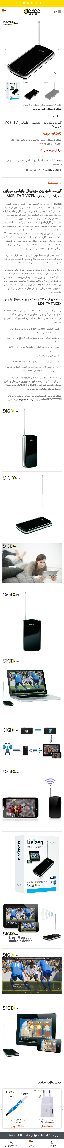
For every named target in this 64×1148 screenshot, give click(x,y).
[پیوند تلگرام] (24, 3)
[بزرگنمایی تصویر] (55, 73)
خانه (59, 105)
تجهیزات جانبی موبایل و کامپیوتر (38, 105)
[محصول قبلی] (60, 116)
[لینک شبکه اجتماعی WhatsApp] (28, 3)
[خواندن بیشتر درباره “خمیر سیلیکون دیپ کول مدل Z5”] (10, 1096)
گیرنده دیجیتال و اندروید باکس (47, 109)
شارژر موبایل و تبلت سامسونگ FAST (47, 1121)
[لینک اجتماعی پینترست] (32, 3)
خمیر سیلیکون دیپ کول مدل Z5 (17, 1121)
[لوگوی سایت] (32, 11)
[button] (40, 1096)
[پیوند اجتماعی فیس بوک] (40, 3)
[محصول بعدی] (53, 116)
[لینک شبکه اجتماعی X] (36, 3)
